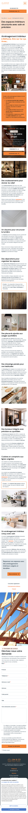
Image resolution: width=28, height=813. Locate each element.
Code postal (5, 694)
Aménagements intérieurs (14, 586)
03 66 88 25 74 (14, 8)
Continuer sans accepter (6, 800)
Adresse (4, 688)
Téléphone (5, 675)
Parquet (14, 589)
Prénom (4, 669)
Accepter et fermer (14, 809)
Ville (3, 700)
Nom (3, 663)
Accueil (9, 18)
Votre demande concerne (9, 706)
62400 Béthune (14, 776)
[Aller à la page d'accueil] (5, 3)
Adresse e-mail (6, 682)
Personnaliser (14, 806)
